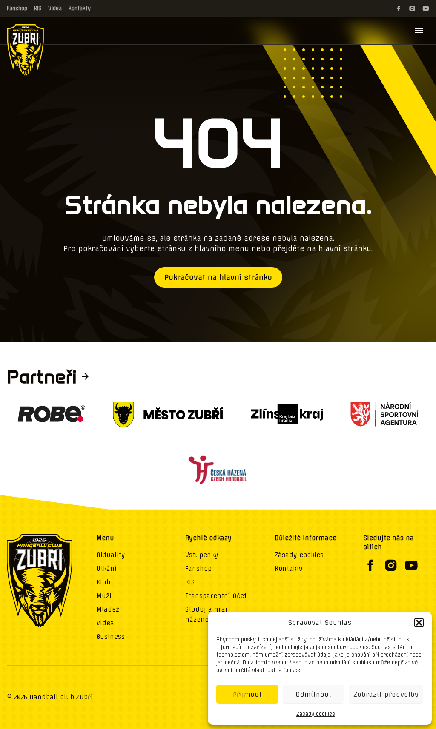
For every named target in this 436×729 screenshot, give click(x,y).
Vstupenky (201, 555)
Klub (103, 582)
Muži (104, 596)
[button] (419, 622)
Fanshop (17, 8)
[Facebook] (398, 8)
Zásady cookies (315, 714)
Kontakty (80, 8)
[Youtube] (425, 8)
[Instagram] (412, 8)
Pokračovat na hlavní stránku (218, 277)
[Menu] (419, 30)
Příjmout (247, 694)
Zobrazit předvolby (386, 694)
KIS (37, 8)
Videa (55, 8)
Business (110, 637)
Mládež (107, 609)
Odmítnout (313, 694)
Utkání (106, 568)
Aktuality (110, 555)
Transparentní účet (216, 596)
